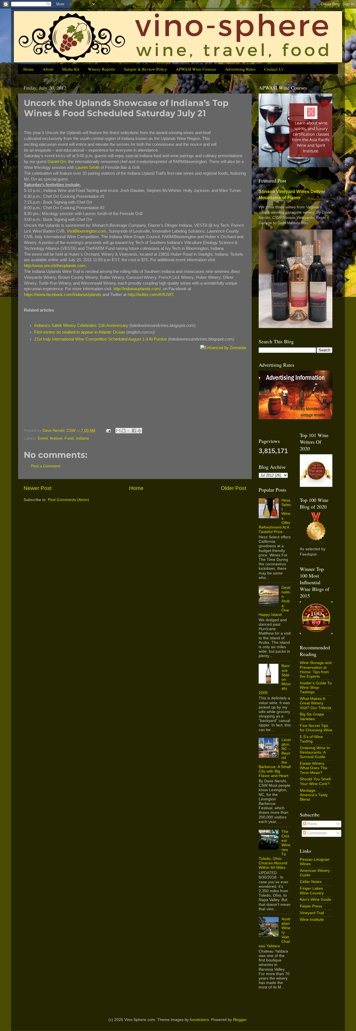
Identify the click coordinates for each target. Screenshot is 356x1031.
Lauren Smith (87, 167)
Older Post (233, 488)
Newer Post (37, 488)
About (48, 69)
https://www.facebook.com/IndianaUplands (62, 294)
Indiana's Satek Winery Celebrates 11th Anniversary (81, 325)
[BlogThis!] (123, 430)
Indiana (82, 438)
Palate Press (311, 906)
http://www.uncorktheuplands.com (54, 265)
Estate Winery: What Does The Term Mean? (313, 768)
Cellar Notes (311, 882)
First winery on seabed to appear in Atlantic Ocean (79, 332)
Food (69, 438)
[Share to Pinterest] (139, 430)
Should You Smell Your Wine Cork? (315, 781)
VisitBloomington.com (86, 231)
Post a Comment (45, 466)
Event (43, 438)
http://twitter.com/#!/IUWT (150, 294)
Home (28, 69)
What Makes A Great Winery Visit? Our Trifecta (315, 703)
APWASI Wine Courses (196, 69)
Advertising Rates (240, 69)
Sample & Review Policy (145, 69)
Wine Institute (312, 919)
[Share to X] (129, 430)
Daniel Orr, (57, 161)
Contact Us (273, 69)
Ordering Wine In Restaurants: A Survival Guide (315, 752)
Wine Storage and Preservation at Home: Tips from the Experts (316, 670)
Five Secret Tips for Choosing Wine (316, 728)
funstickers (199, 1020)
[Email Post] (108, 430)
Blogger (239, 1020)
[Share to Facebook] (134, 430)
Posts (311, 824)
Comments (316, 833)
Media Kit (70, 69)
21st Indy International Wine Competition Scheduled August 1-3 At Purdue (100, 339)
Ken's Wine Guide (315, 899)
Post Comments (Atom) (68, 500)
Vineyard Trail (312, 913)
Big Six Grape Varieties (312, 716)
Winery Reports (101, 69)
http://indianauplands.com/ (137, 289)
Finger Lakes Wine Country (312, 890)
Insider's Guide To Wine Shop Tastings (316, 687)
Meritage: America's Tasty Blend (314, 794)
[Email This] (118, 430)
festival (56, 438)
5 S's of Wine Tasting (311, 739)
